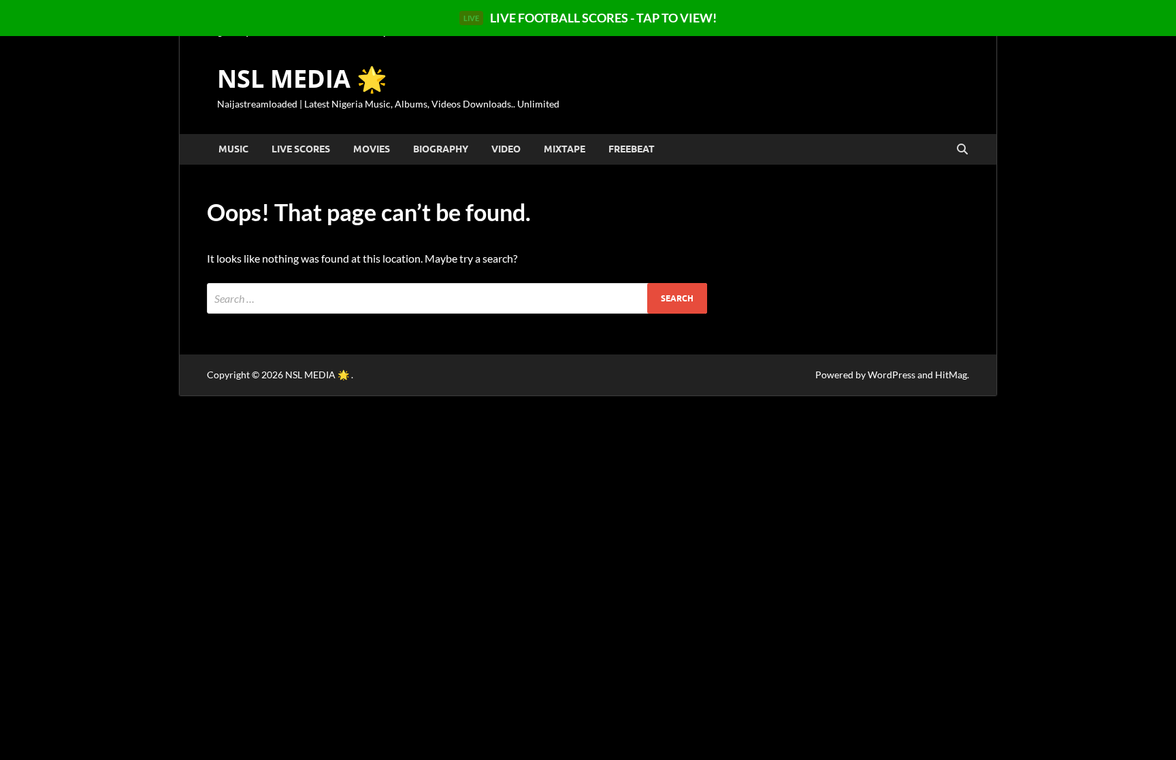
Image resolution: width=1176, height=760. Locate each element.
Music (233, 149)
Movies (371, 149)
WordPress (891, 374)
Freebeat (631, 149)
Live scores (301, 149)
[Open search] (962, 149)
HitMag (951, 374)
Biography (440, 149)
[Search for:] (457, 298)
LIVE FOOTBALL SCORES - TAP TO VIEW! (590, 17)
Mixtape (564, 149)
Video (506, 149)
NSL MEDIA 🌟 (302, 78)
